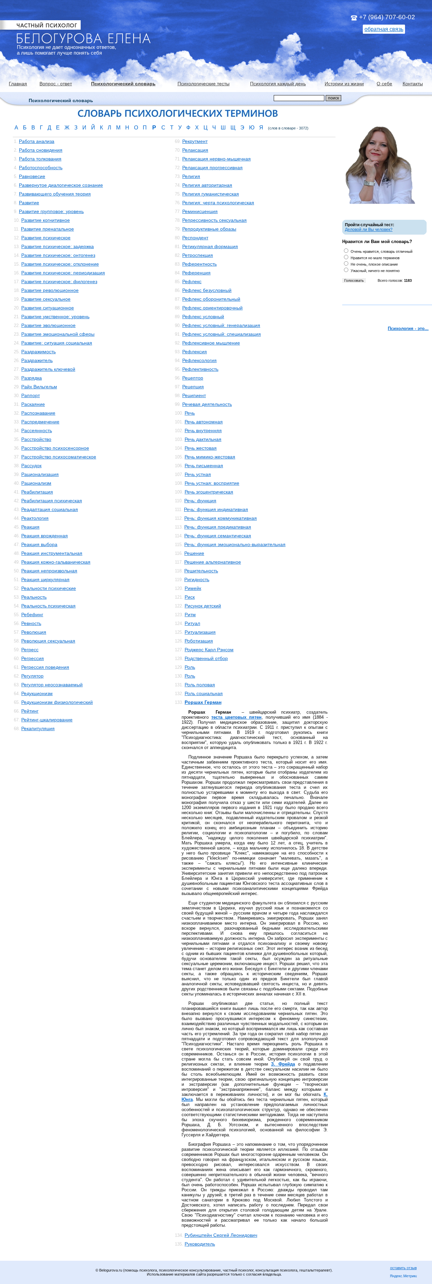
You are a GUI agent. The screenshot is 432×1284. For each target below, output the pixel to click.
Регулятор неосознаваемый (52, 684)
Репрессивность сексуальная (214, 220)
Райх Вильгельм (39, 386)
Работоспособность (40, 167)
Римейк (193, 588)
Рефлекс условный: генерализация (221, 325)
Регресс (29, 649)
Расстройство (36, 439)
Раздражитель (37, 360)
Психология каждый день (278, 83)
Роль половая (200, 684)
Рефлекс (191, 281)
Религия (191, 176)
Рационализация (40, 474)
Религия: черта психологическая (218, 202)
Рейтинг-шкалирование (47, 719)
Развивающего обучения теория (55, 194)
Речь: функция (200, 500)
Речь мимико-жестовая (210, 456)
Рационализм (36, 483)
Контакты (413, 83)
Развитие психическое (46, 237)
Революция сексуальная (48, 641)
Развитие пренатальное (47, 229)
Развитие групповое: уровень (51, 211)
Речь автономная (204, 421)
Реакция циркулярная (45, 579)
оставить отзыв (403, 1268)
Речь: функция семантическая (217, 535)
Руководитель (200, 1244)
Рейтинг (29, 711)
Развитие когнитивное (45, 220)
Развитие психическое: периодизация (63, 272)
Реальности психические (48, 588)
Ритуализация (200, 632)
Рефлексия (194, 351)
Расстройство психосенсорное (55, 448)
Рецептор (192, 378)
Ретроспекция (197, 255)
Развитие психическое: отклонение (60, 264)
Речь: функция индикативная (216, 509)
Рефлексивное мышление (211, 343)
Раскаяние (33, 404)
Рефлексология (199, 360)
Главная (18, 83)
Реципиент (194, 395)
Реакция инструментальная (51, 553)
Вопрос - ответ (55, 83)
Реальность (34, 597)
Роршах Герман (203, 702)
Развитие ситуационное (47, 307)
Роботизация (199, 641)
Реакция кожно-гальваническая (55, 562)
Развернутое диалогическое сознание (61, 185)
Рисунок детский (203, 605)
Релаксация (195, 150)
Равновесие (32, 176)
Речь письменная (204, 465)
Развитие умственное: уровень (55, 316)
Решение (194, 553)
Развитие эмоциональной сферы (57, 334)
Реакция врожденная (44, 535)
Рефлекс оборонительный (211, 299)
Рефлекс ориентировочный (212, 307)
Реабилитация (37, 492)
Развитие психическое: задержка (57, 246)
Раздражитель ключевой (48, 369)
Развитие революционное (50, 290)
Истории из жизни (344, 83)
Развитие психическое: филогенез (59, 281)
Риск (190, 597)
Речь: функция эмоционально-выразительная (235, 544)
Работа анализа (36, 141)
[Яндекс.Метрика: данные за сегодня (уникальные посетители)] (403, 1276)
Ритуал (192, 623)
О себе (384, 83)
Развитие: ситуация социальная (56, 343)
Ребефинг (32, 614)
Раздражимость (38, 351)
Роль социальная (204, 693)
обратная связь (383, 29)
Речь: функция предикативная (217, 527)
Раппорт (30, 395)
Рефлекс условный (203, 316)
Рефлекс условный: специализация (221, 334)
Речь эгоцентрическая (209, 492)
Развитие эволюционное (48, 325)
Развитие (29, 202)
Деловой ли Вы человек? (369, 229)
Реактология (35, 518)
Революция (33, 632)
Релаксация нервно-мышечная (216, 158)
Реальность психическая (48, 605)
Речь (190, 413)
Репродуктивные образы (209, 229)
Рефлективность (200, 369)
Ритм (190, 614)
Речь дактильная (203, 439)
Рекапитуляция (38, 728)
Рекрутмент (195, 141)
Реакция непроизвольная (49, 570)
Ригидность (196, 579)
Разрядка (31, 378)
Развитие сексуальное (46, 299)
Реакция (30, 527)
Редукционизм (37, 693)
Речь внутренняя (203, 430)
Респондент (195, 237)
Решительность (201, 570)
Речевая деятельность (207, 404)
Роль (190, 667)
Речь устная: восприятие (212, 483)
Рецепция (193, 386)
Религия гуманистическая (210, 194)
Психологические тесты (204, 83)
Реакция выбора (39, 544)
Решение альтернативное (212, 562)
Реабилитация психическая (51, 500)
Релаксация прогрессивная (212, 167)
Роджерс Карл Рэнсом (209, 649)
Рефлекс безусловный (207, 290)
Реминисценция (200, 211)
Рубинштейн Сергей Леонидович (221, 1235)
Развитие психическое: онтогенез (58, 255)
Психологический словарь (123, 83)
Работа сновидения (40, 150)
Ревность (31, 623)
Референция (196, 272)
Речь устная (198, 474)
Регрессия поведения (45, 667)
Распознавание (38, 413)
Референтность (199, 264)
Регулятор (32, 676)
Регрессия (32, 658)
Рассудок (31, 465)
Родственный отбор (206, 658)
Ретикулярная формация (210, 246)
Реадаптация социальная (49, 509)
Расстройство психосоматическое (58, 456)
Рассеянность (36, 430)
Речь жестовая (201, 448)
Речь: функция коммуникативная (220, 518)
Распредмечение (40, 421)
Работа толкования (40, 158)
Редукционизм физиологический (57, 702)
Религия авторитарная (207, 185)
